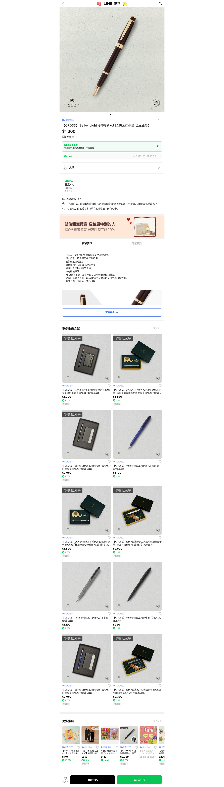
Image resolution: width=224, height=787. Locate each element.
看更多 (156, 328)
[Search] (160, 3)
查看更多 (110, 312)
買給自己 (93, 779)
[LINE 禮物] (112, 3)
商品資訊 (87, 243)
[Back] (63, 3)
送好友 (141, 779)
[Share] (159, 118)
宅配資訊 (137, 243)
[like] (109, 385)
